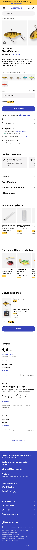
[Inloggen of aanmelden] (29, 8)
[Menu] (4, 8)
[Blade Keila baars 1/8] (14, 32)
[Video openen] (4, 42)
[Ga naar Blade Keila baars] (6, 303)
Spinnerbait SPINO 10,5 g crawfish (8, 270)
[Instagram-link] (10, 491)
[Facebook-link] (3, 491)
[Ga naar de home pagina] (16, 8)
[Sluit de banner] (34, 2)
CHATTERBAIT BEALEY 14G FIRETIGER (21, 271)
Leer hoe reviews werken (9, 356)
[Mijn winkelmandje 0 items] (33, 8)
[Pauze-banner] (31, 2)
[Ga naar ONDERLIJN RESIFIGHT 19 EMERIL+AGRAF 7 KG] (6, 313)
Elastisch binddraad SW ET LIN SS (23, 226)
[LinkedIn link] (14, 491)
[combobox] (18, 95)
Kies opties (18, 329)
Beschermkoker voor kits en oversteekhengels (9, 226)
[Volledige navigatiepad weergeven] (2, 18)
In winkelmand (19, 109)
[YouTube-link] (7, 491)
